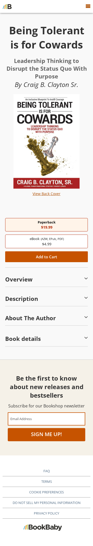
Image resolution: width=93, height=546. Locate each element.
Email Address (21, 418)
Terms (46, 481)
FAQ (46, 471)
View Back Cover (46, 193)
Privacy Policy (46, 513)
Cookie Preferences (46, 492)
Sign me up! (46, 434)
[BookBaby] (7, 6)
